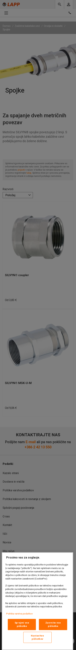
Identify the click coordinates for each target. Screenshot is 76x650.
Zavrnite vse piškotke (53, 624)
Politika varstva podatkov (19, 613)
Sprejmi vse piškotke (22, 624)
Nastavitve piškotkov (37, 637)
